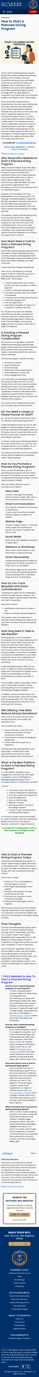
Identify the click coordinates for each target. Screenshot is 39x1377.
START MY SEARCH (19, 1214)
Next (33, 1153)
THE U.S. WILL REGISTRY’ (14, 147)
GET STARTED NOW (19, 1244)
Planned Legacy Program (20, 1015)
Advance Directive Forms (19, 1273)
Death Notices (19, 1283)
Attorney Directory (19, 1299)
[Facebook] (23, 1366)
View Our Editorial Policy (12, 1186)
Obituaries (19, 1286)
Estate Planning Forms (19, 1302)
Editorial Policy (19, 1328)
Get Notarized (19, 1306)
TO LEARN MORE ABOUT (25, 143)
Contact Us (19, 1322)
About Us (19, 1319)
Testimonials (19, 1325)
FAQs (19, 1276)
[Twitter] (28, 1366)
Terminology (19, 1280)
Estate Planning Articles (19, 1296)
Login (33, 12)
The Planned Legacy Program (21, 1091)
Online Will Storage (19, 1309)
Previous (7, 1153)
